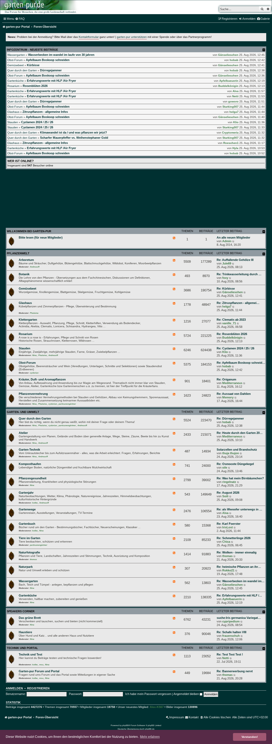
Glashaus (13, 111)
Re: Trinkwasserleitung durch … (239, 274)
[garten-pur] (40, 7)
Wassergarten (16, 54)
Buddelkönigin (228, 85)
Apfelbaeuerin (228, 80)
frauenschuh (231, 635)
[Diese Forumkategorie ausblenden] (263, 231)
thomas (33, 559)
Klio (236, 122)
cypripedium (231, 621)
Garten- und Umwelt (23, 412)
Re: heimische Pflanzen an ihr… (239, 566)
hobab (234, 60)
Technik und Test (30, 654)
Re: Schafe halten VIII (231, 632)
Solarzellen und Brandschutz (237, 449)
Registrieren (38, 688)
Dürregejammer (51, 70)
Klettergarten (28, 319)
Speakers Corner (20, 611)
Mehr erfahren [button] (150, 736)
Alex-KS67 (157, 707)
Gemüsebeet (15, 65)
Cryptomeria (230, 132)
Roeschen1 (231, 142)
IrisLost (227, 527)
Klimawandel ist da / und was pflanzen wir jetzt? (73, 132)
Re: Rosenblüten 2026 (232, 334)
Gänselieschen (228, 54)
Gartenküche (15, 80)
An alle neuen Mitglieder (233, 237)
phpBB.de (150, 729)
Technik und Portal (22, 648)
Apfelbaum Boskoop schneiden (47, 60)
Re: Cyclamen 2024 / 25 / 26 (235, 348)
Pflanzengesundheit (32, 478)
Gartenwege (27, 509)
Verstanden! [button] (250, 736)
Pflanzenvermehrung (33, 393)
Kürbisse (33, 65)
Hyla (235, 148)
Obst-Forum (15, 60)
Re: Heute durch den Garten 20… (240, 432)
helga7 (234, 111)
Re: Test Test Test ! (230, 654)
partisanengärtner (67, 404)
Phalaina (34, 313)
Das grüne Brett (30, 617)
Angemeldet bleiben (186, 694)
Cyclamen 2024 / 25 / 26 (37, 122)
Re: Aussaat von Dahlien (234, 393)
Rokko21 (228, 570)
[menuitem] (20, 18)
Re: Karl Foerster (229, 523)
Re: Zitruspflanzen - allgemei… (238, 303)
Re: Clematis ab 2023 (231, 319)
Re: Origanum (226, 379)
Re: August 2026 (228, 492)
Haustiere (25, 632)
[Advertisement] (136, 199)
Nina (34, 355)
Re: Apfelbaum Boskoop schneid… (241, 362)
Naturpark (26, 566)
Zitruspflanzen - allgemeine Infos (45, 111)
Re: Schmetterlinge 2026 (233, 538)
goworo (233, 101)
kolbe (35, 503)
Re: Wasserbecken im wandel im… (240, 581)
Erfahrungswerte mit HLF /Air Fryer (51, 80)
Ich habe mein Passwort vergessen (148, 694)
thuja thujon (230, 453)
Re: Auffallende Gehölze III (235, 259)
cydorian (34, 373)
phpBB (125, 725)
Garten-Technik (29, 449)
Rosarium (13, 85)
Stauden (12, 122)
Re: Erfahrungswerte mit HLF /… (239, 595)
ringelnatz (229, 482)
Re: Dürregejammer (230, 418)
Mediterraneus (232, 383)
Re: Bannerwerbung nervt (235, 671)
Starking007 (230, 106)
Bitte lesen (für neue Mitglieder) (41, 237)
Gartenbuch (27, 523)
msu (41, 664)
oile (224, 467)
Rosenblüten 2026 (35, 85)
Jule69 (226, 263)
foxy (225, 277)
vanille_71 (229, 323)
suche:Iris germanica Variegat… (239, 617)
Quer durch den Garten (22, 70)
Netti (235, 96)
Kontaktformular (89, 36)
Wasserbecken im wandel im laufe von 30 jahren (61, 54)
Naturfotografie (29, 552)
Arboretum (26, 259)
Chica (226, 541)
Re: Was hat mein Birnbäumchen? (240, 478)
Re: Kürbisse (226, 288)
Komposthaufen (30, 464)
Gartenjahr (26, 492)
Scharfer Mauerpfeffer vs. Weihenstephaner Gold (74, 137)
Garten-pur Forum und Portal (39, 671)
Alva (236, 91)
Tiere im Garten (29, 538)
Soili (225, 496)
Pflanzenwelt (18, 253)
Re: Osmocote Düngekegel (235, 464)
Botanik (24, 274)
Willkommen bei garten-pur (29, 231)
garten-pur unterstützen (132, 36)
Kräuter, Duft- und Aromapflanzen (42, 379)
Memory (228, 397)
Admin (226, 241)
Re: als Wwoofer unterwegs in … (239, 509)
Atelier (23, 432)
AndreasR (34, 267)
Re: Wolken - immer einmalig (236, 552)
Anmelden (14, 688)
